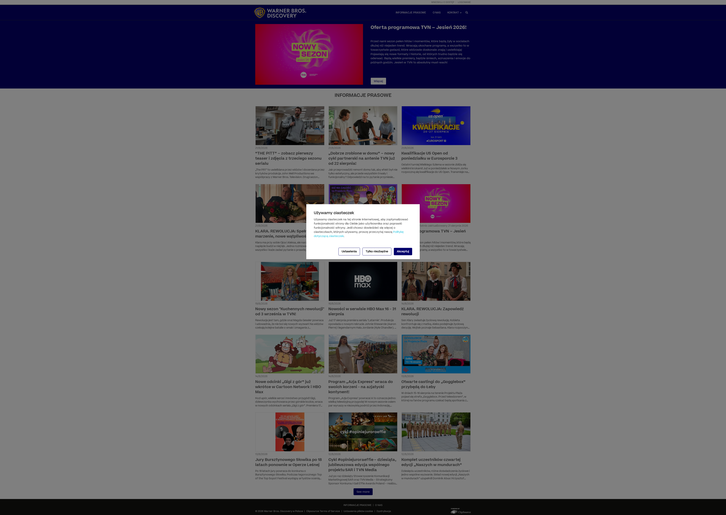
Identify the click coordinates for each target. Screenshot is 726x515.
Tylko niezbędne (377, 251)
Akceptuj (403, 251)
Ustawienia (349, 251)
